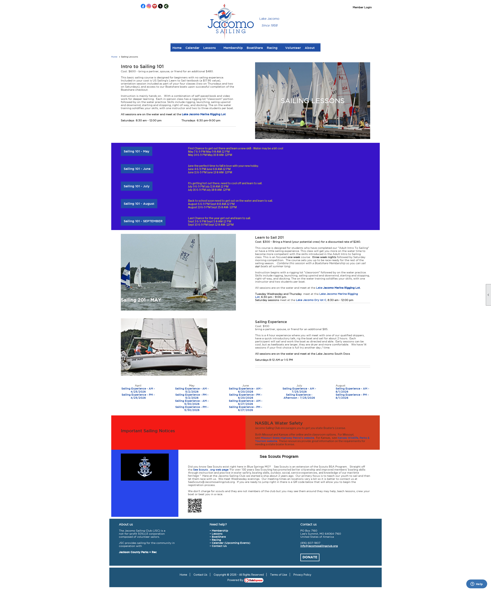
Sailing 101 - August (139, 203)
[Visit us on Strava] (160, 6)
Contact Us (219, 545)
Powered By (235, 580)
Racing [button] (272, 47)
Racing (216, 539)
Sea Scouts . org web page (210, 469)
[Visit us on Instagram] (149, 6)
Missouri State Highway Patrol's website (287, 437)
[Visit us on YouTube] (154, 6)
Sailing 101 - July (137, 186)
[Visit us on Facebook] (143, 6)
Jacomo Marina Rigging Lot (341, 287)
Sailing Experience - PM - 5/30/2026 (191, 408)
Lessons (217, 533)
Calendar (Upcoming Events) (231, 542)
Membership (233, 47)
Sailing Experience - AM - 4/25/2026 (138, 390)
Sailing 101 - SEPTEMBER (143, 221)
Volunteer (293, 47)
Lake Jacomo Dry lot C (311, 300)
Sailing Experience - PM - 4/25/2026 (138, 396)
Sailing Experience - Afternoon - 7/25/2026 (299, 396)
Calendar (192, 47)
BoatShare (255, 47)
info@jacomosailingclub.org (319, 545)
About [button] (310, 47)
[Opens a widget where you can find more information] (476, 584)
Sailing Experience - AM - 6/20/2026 (245, 390)
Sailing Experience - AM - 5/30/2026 (192, 402)
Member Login (362, 7)
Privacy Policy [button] (302, 574)
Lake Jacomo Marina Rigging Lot (204, 114)
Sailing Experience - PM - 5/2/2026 (191, 396)
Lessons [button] (209, 47)
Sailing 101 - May (136, 151)
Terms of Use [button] (278, 574)
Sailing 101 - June (137, 168)
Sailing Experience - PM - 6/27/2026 (245, 408)
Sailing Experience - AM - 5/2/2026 (192, 390)
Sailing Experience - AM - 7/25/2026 (299, 390)
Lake (319, 287)
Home (177, 47)
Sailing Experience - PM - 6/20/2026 (245, 396)
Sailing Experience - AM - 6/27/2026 (245, 402)
